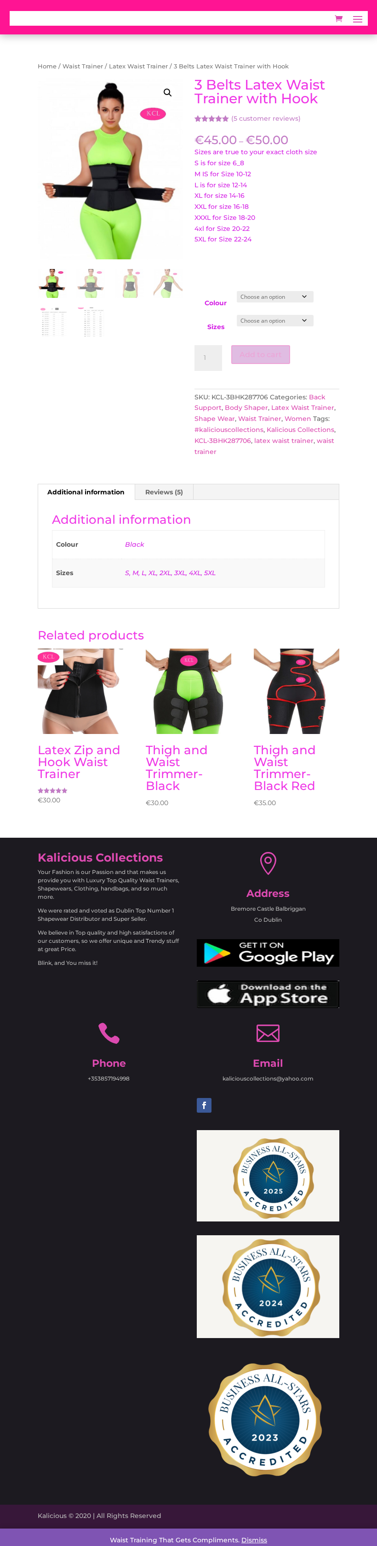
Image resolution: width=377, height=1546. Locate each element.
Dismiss (254, 1540)
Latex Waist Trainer (138, 66)
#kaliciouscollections (228, 430)
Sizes (215, 327)
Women (298, 419)
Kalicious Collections (300, 430)
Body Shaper (246, 407)
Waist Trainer (83, 66)
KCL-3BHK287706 (222, 441)
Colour (216, 303)
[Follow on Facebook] (204, 1105)
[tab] (86, 492)
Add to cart (261, 354)
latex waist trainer (284, 441)
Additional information (86, 492)
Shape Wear (214, 419)
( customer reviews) (266, 118)
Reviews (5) (164, 492)
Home (47, 66)
